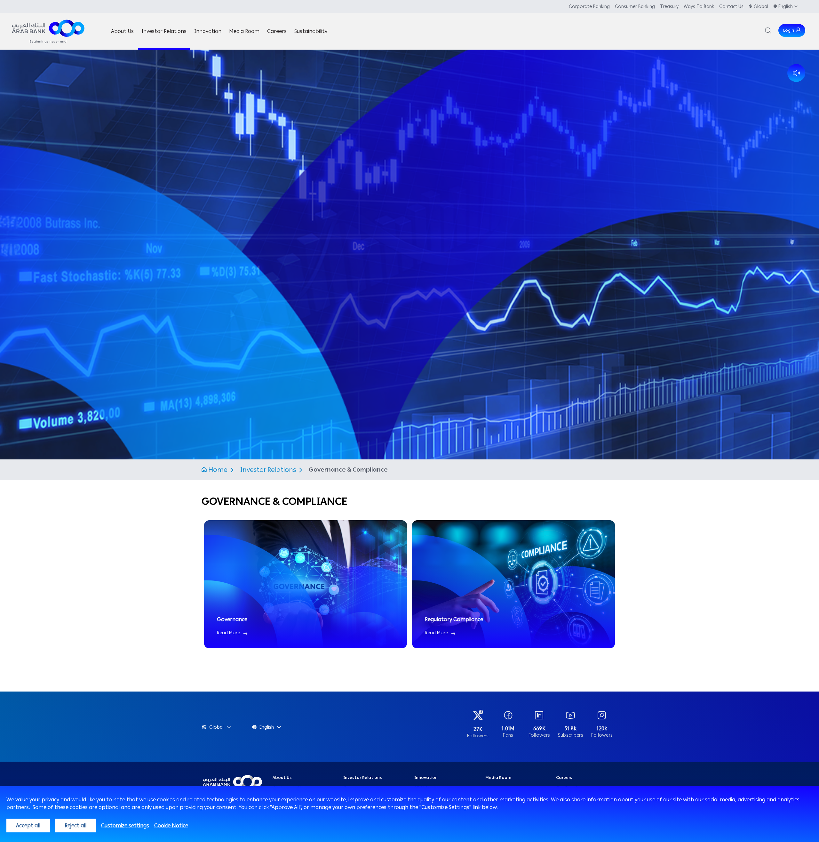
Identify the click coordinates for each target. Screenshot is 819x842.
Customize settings (125, 825)
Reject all (75, 825)
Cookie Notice (171, 825)
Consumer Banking (635, 6)
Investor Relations (269, 470)
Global (761, 6)
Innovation (426, 777)
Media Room (498, 777)
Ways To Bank (699, 6)
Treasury (669, 6)
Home (218, 470)
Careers (564, 777)
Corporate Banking (589, 6)
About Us (282, 777)
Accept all (28, 825)
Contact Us (731, 6)
